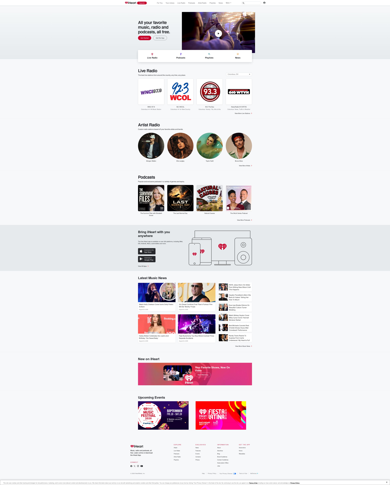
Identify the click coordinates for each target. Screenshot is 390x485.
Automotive (242, 448)
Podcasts (191, 3)
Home (240, 451)
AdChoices (253, 473)
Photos (198, 460)
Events (198, 454)
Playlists (213, 3)
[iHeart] (130, 3)
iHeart (175, 448)
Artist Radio (202, 3)
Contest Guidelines (222, 460)
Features (198, 451)
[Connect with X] (134, 466)
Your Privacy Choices (225, 473)
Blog (218, 454)
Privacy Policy (212, 473)
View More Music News (242, 346)
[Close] (387, 482)
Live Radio (181, 3)
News (221, 3)
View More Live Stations (242, 113)
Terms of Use (243, 473)
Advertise (220, 451)
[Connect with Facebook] (131, 466)
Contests (198, 457)
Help (203, 473)
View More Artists (244, 165)
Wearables (242, 454)
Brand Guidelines (222, 457)
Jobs (218, 466)
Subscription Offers (223, 463)
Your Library (170, 3)
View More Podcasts (243, 220)
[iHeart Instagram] (138, 466)
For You (160, 3)
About (219, 448)
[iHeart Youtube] (141, 466)
